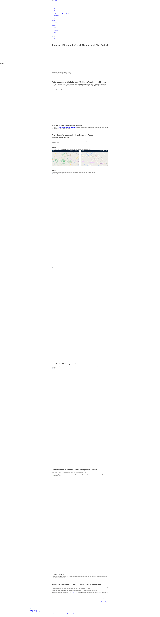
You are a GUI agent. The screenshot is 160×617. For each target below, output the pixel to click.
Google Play (104, 602)
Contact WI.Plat (74, 592)
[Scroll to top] (0, 616)
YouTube (103, 599)
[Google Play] (101, 600)
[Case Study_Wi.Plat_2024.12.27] (70, 49)
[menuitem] (80, 8)
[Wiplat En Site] (61, 0)
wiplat (60, 595)
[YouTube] (101, 597)
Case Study (54, 47)
